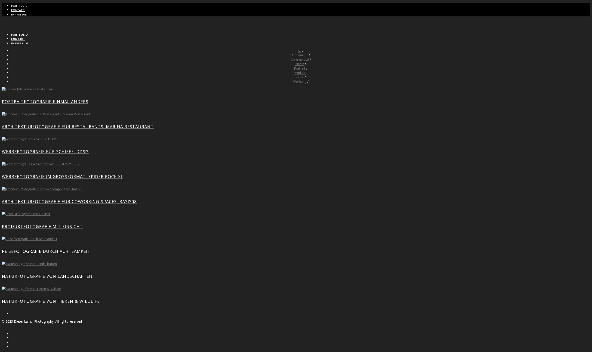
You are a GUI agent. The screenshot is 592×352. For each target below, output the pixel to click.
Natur (299, 64)
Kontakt (18, 10)
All (299, 51)
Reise (300, 77)
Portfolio (19, 5)
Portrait (299, 68)
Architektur (300, 55)
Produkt (299, 73)
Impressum (19, 14)
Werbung (299, 81)
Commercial (300, 59)
